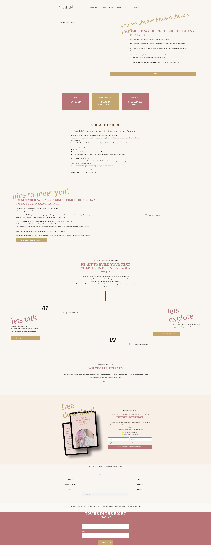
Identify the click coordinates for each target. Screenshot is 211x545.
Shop (119, 7)
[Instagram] (148, 7)
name (84, 521)
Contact (137, 7)
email (84, 531)
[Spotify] (151, 7)
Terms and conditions (122, 506)
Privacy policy (135, 506)
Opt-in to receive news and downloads (121, 443)
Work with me (107, 7)
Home (84, 7)
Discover (93, 7)
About (127, 7)
